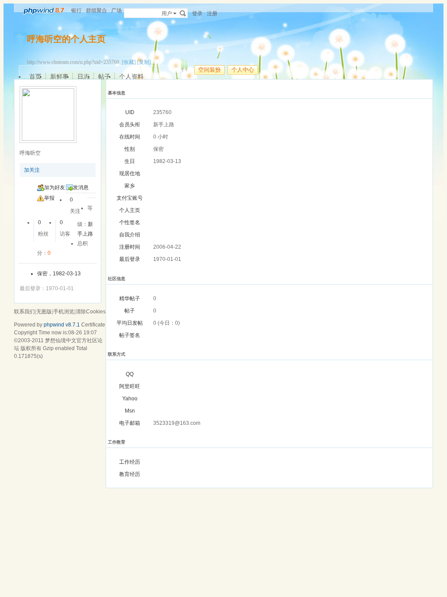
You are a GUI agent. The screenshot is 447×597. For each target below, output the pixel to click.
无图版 (44, 312)
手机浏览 (63, 312)
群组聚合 (96, 10)
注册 (212, 13)
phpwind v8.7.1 (62, 325)
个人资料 (131, 76)
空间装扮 (209, 69)
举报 (49, 198)
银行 (76, 10)
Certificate (93, 325)
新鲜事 (59, 76)
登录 (197, 13)
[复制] (144, 62)
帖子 (104, 76)
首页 (35, 76)
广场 (116, 10)
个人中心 (242, 69)
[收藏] (129, 62)
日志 (83, 76)
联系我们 (24, 312)
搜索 (183, 13)
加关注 (32, 170)
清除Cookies (91, 312)
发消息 (81, 187)
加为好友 (54, 187)
